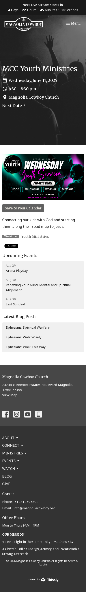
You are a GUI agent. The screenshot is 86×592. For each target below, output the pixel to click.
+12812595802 (26, 501)
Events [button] (9, 460)
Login (43, 564)
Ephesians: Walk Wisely (23, 337)
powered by (41, 583)
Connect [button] (10, 445)
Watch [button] (8, 468)
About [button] (8, 437)
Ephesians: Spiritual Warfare (28, 327)
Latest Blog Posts (19, 316)
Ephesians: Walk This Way (26, 347)
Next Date (12, 105)
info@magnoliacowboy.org (34, 508)
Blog (7, 476)
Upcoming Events (19, 255)
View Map (9, 395)
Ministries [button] (12, 453)
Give (6, 483)
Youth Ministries (35, 236)
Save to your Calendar (23, 208)
